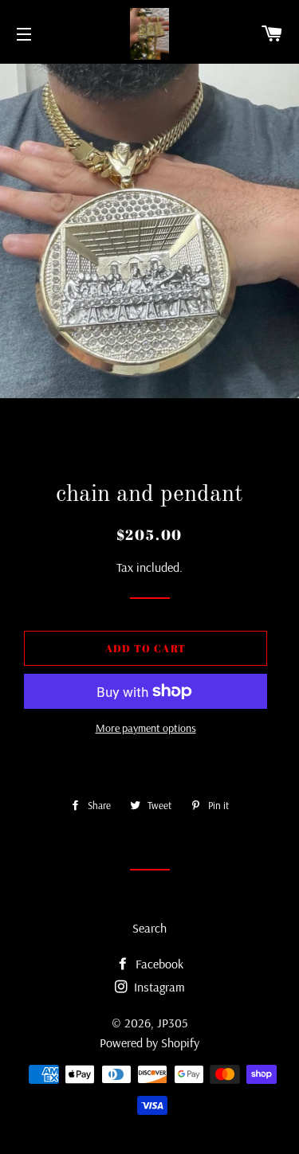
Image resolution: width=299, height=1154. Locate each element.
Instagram (158, 987)
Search (149, 928)
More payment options (146, 728)
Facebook (157, 964)
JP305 (172, 1023)
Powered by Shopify (149, 1042)
